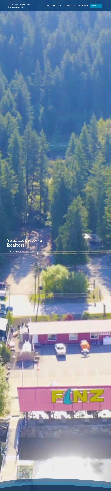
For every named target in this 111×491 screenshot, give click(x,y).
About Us (56, 5)
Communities (69, 5)
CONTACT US (13, 251)
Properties (82, 5)
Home (47, 5)
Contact (96, 5)
